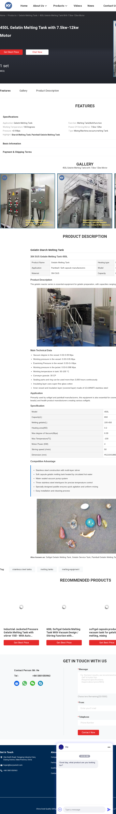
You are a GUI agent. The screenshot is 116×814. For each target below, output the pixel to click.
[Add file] (60, 809)
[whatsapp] (24, 683)
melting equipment (70, 569)
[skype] (40, 683)
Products (12, 15)
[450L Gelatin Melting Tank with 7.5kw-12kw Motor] (21, 607)
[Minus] (109, 747)
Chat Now (37, 52)
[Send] (109, 809)
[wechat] (32, 683)
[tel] (48, 683)
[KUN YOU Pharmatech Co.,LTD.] (8, 5)
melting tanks (47, 569)
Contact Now (88, 732)
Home (2, 15)
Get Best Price (11, 52)
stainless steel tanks (22, 569)
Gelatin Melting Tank (28, 15)
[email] (16, 683)
